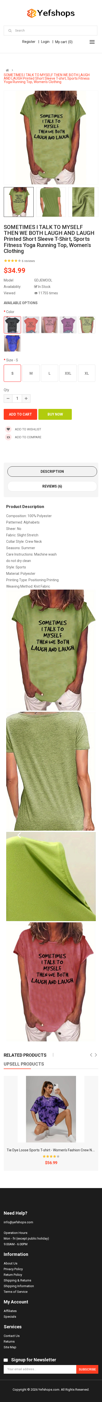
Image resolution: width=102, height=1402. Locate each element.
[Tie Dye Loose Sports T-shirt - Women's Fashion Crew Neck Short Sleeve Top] (51, 1109)
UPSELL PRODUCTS (24, 1064)
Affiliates (10, 1311)
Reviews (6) (52, 486)
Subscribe (87, 1369)
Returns (9, 1341)
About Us (10, 1263)
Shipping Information (19, 1286)
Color (10, 312)
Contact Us (12, 1336)
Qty (6, 390)
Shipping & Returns (17, 1280)
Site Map (10, 1347)
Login (45, 42)
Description (52, 471)
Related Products (25, 1055)
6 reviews (28, 261)
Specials (10, 1316)
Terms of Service (15, 1292)
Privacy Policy (13, 1269)
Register (28, 42)
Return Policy (13, 1275)
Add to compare (27, 437)
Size (12, 360)
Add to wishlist (27, 429)
